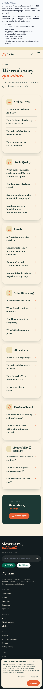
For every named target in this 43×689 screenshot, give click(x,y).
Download (5, 609)
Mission (4, 626)
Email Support (20, 516)
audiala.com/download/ (14, 39)
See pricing (6, 605)
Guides (4, 597)
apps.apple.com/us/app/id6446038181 (19, 27)
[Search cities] (32, 54)
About (4, 618)
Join (36, 559)
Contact (5, 643)
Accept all (33, 683)
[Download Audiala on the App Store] (9, 565)
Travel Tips (6, 601)
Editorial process (8, 622)
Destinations (6, 594)
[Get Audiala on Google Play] (24, 565)
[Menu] (38, 54)
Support (5, 635)
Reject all (34, 677)
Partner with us (7, 647)
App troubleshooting (9, 639)
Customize (22, 677)
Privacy (4, 656)
